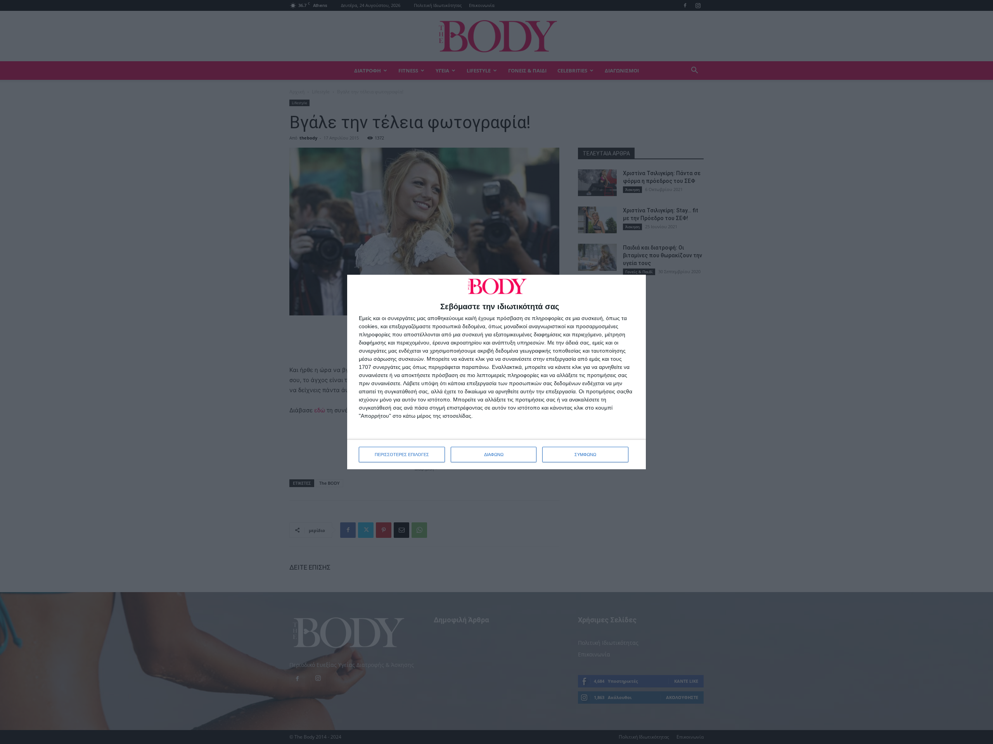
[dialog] (496, 372)
